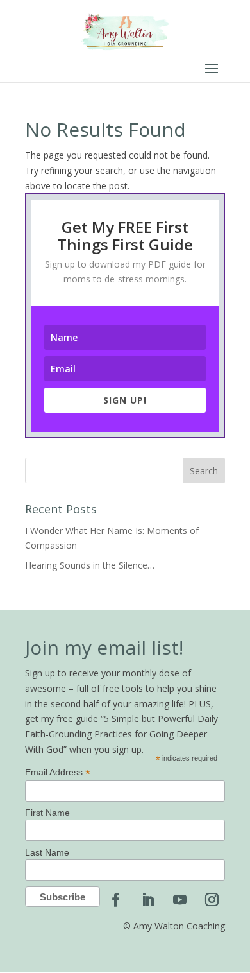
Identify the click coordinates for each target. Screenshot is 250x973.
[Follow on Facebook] (115, 899)
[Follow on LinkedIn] (147, 899)
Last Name (47, 852)
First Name (47, 812)
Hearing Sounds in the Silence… (89, 565)
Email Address (57, 772)
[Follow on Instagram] (211, 899)
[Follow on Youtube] (179, 899)
